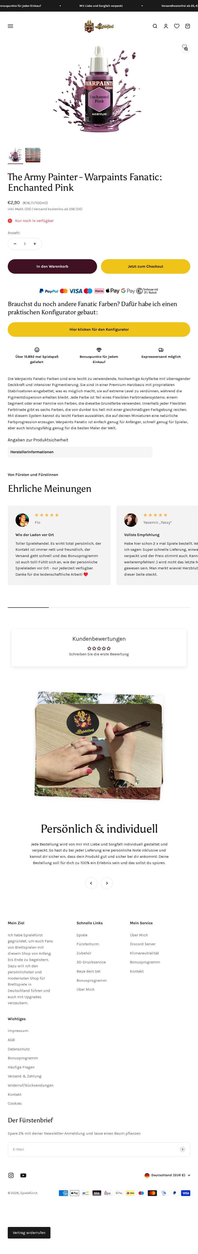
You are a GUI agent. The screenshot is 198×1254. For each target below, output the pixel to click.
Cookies (15, 1103)
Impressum (18, 1030)
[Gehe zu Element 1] (15, 155)
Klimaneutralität (144, 953)
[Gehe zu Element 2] (33, 155)
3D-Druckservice (91, 962)
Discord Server (143, 944)
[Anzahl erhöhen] (35, 244)
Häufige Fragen (21, 1067)
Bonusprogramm (92, 980)
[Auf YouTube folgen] (23, 1175)
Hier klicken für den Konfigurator (99, 329)
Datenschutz (19, 1049)
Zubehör (84, 953)
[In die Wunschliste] (184, 46)
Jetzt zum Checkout (145, 266)
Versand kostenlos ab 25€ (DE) (58, 209)
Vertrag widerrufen (29, 1232)
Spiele (82, 935)
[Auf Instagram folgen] (11, 1175)
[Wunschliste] (176, 26)
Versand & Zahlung (25, 1076)
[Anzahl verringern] (15, 244)
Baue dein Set (88, 971)
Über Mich (85, 989)
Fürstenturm (88, 944)
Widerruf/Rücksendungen (30, 1085)
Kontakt (137, 971)
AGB (11, 1040)
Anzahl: (14, 232)
